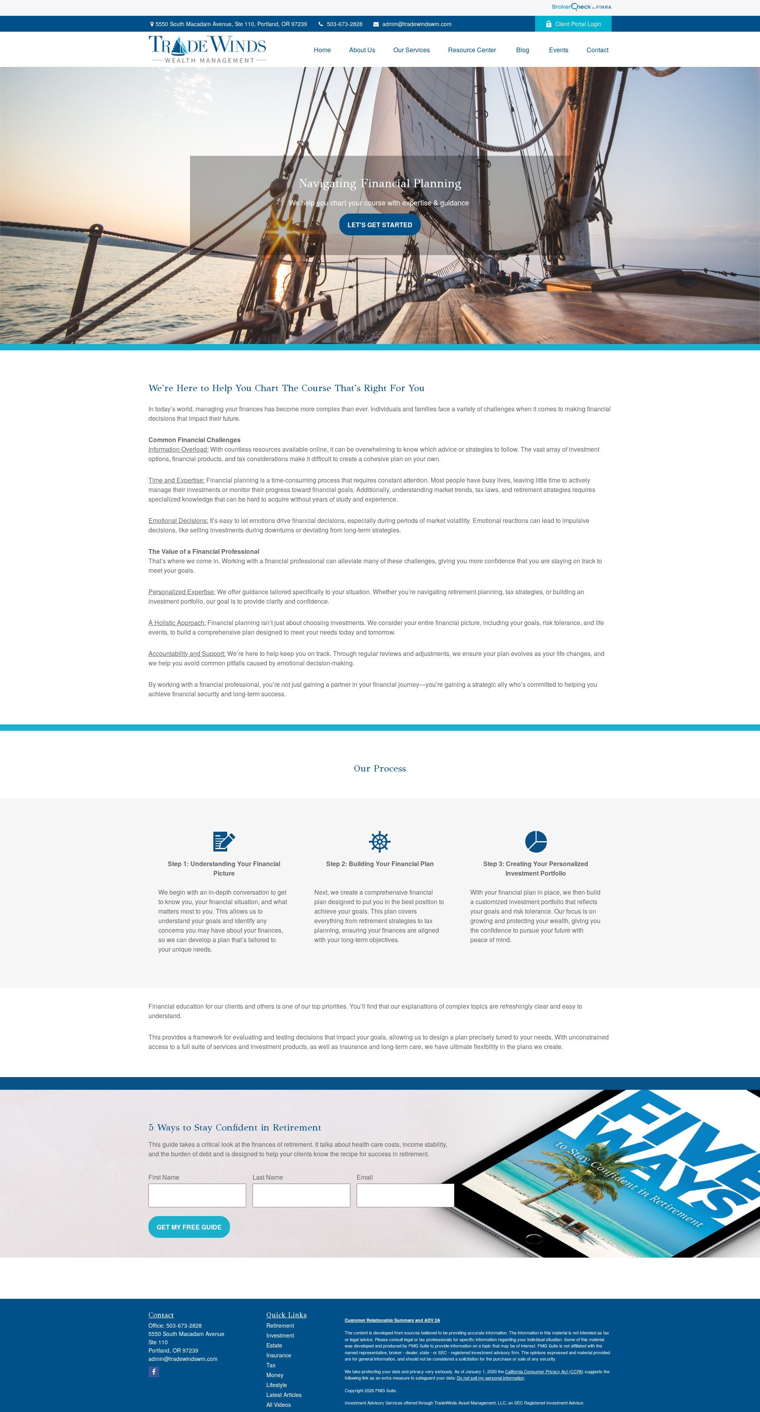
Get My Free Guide (189, 1226)
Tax (271, 1365)
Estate (274, 1345)
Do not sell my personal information (490, 1377)
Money (274, 1375)
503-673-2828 (345, 24)
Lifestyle (276, 1385)
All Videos (278, 1404)
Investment (280, 1335)
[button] (322, 49)
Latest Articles (284, 1395)
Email (365, 1177)
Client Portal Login (578, 24)
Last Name (268, 1177)
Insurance (278, 1355)
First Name (163, 1177)
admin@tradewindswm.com (417, 24)
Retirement (280, 1325)
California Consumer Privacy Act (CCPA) (544, 1371)
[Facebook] (153, 1371)
